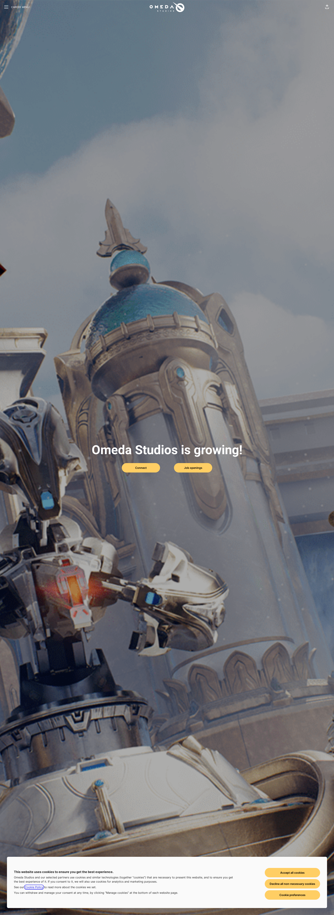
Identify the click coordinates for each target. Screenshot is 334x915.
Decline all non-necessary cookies (292, 884)
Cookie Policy (34, 887)
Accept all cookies (292, 872)
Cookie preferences (292, 895)
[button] (327, 7)
